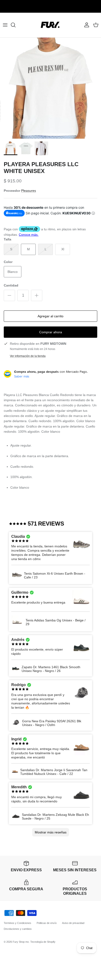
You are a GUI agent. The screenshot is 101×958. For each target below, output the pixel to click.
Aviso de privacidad (73, 923)
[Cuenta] (85, 25)
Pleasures (28, 190)
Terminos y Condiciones (17, 923)
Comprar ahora (50, 332)
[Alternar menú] (5, 25)
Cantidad (11, 285)
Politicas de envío (47, 923)
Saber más (21, 376)
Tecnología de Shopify (42, 941)
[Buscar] (15, 25)
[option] (50, 88)
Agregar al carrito (50, 316)
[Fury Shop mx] (50, 25)
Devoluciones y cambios (18, 928)
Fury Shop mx (21, 941)
